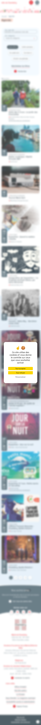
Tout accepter (20, 369)
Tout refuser (20, 373)
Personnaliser (20, 377)
